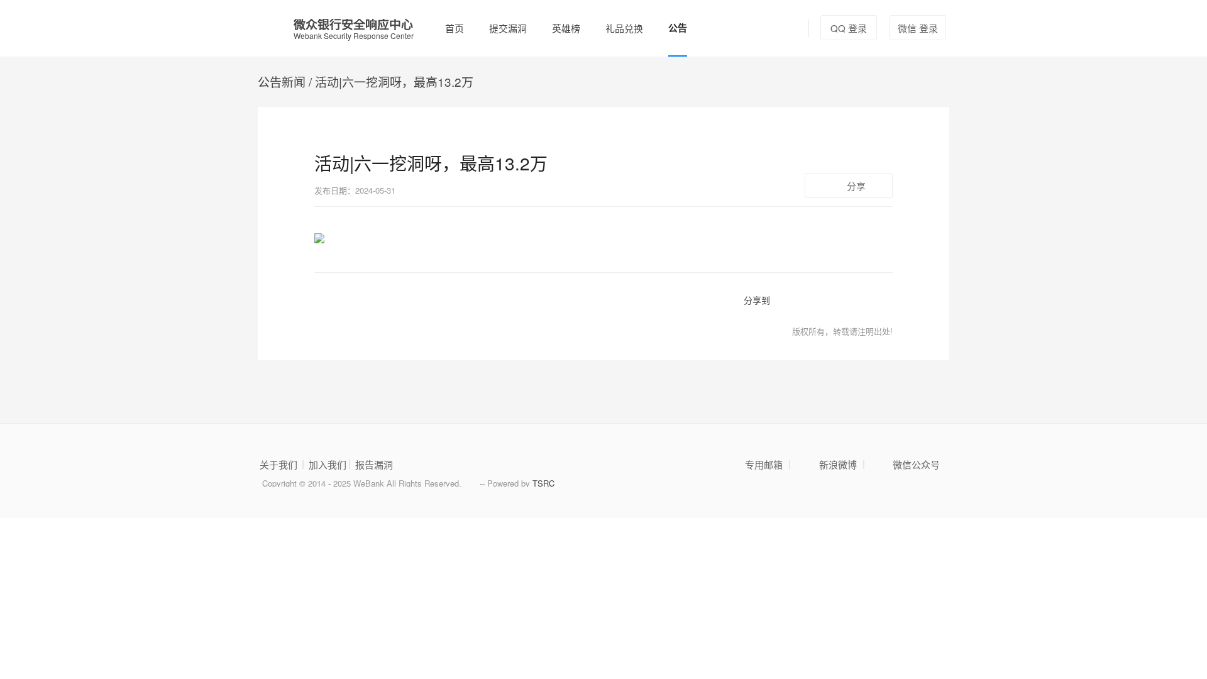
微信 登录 (918, 28)
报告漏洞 (374, 464)
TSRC (543, 483)
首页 (454, 28)
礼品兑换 (624, 28)
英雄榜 (566, 28)
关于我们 (278, 464)
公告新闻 (282, 81)
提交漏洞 (508, 28)
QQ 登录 (848, 28)
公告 (677, 28)
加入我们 (327, 464)
